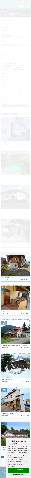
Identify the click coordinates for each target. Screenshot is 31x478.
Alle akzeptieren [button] (18, 469)
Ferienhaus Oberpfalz (23, 353)
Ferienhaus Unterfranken (23, 387)
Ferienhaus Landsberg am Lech (25, 285)
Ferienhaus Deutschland (6, 285)
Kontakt (3, 471)
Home (2, 469)
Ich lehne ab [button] (18, 472)
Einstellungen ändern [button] (18, 474)
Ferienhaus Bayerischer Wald (24, 319)
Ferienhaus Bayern (14, 285)
